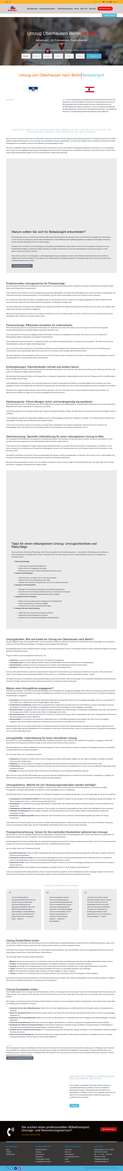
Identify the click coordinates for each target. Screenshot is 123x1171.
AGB (7, 1149)
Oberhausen (10, 99)
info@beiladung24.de (101, 1159)
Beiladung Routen (65, 8)
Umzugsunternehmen (72, 1157)
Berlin (64, 99)
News (76, 8)
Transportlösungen (47, 8)
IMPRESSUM (10, 1154)
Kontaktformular (105, 8)
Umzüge (38, 1152)
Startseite (68, 1149)
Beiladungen (32, 8)
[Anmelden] (6, 2)
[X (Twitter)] (15, 1168)
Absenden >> (94, 56)
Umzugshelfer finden (42, 1159)
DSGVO (8, 1152)
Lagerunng (39, 1157)
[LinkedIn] (7, 1168)
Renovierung (39, 1154)
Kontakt (92, 8)
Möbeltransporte (41, 1149)
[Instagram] (19, 1168)
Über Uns (84, 8)
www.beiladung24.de (101, 1161)
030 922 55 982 (100, 1157)
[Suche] (10, 2)
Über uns (68, 1152)
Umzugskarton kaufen (43, 1161)
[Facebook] (11, 1168)
